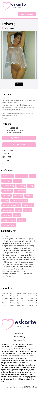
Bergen (12, 298)
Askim (4, 305)
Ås (3, 300)
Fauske (30, 305)
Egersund (20, 303)
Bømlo (12, 303)
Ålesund (5, 294)
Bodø (12, 300)
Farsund (31, 303)
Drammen (20, 298)
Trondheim (9, 28)
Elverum (31, 296)
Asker (4, 303)
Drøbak (20, 300)
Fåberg (30, 300)
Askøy (12, 294)
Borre (12, 305)
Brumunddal (21, 294)
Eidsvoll (31, 294)
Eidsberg (20, 305)
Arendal (5, 298)
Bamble (12, 296)
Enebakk (31, 298)
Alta (3, 296)
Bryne (19, 296)
